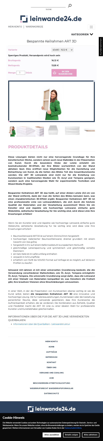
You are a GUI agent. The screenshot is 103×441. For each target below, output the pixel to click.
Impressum (51, 357)
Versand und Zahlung (51, 373)
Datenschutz (51, 393)
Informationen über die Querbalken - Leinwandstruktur (41, 324)
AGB (51, 378)
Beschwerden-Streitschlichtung (51, 383)
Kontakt (51, 362)
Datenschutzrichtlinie (73, 428)
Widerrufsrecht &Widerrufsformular (51, 388)
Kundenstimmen (101, 46)
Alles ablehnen (90, 435)
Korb (51, 347)
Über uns (51, 367)
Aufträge (51, 352)
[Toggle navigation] (91, 27)
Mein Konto (15, 27)
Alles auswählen (51, 435)
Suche (49, 9)
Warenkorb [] (34, 27)
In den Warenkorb (65, 72)
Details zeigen (71, 435)
